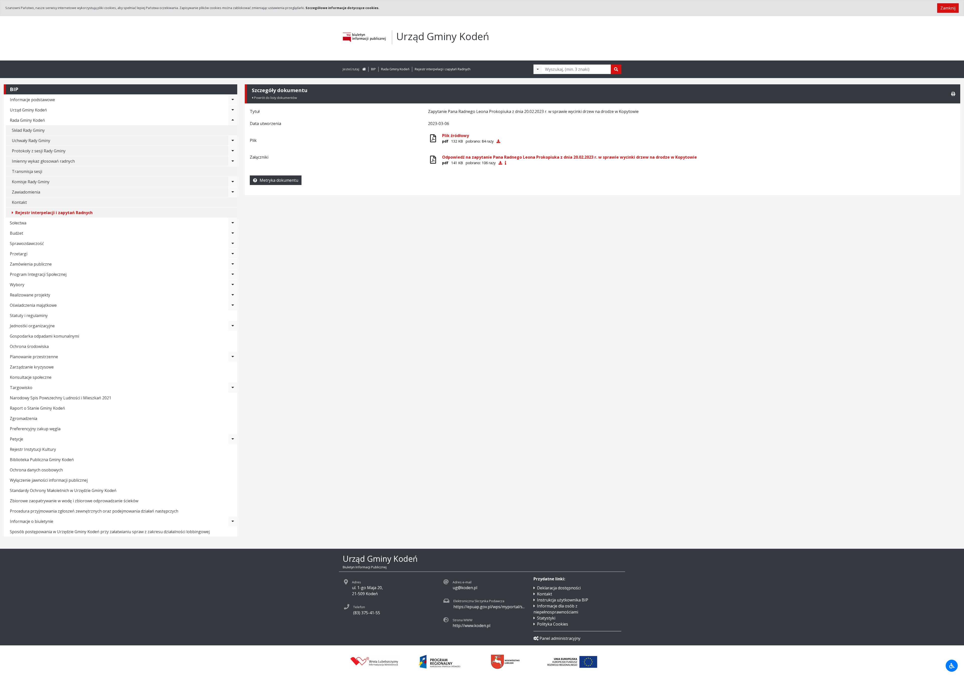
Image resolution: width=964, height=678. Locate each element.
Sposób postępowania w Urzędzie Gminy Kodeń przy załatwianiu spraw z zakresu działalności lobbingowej (110, 531)
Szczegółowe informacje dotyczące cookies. (342, 8)
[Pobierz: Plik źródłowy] (498, 141)
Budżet (16, 233)
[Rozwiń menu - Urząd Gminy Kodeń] (232, 110)
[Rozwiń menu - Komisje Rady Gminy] (232, 182)
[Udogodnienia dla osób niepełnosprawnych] (952, 666)
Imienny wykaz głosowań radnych (43, 161)
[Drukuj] (953, 94)
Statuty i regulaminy (29, 315)
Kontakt (19, 202)
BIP (373, 69)
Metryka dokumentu (279, 180)
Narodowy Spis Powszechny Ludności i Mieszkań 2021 (60, 398)
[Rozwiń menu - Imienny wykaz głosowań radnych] (232, 161)
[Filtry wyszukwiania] (537, 69)
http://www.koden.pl (471, 625)
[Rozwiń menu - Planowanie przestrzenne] (232, 357)
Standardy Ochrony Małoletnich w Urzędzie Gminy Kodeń (63, 490)
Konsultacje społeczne (30, 377)
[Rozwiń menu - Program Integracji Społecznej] (232, 274)
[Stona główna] (364, 69)
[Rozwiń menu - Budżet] (232, 233)
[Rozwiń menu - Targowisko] (232, 388)
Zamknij (947, 8)
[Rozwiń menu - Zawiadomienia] (232, 192)
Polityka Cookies (552, 624)
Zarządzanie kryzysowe (32, 367)
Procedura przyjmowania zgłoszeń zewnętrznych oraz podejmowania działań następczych (94, 511)
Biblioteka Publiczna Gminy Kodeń (42, 459)
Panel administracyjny (559, 638)
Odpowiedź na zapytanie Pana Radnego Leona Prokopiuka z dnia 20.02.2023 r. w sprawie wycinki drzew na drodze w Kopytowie (569, 157)
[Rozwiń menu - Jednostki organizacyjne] (232, 326)
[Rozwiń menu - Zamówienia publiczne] (232, 264)
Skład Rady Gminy (28, 130)
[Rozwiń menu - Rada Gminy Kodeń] (232, 120)
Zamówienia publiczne (31, 264)
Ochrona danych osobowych (36, 470)
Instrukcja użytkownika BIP (562, 600)
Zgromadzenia (23, 418)
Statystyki (546, 618)
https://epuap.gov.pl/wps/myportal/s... (489, 606)
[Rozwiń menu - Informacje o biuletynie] (232, 521)
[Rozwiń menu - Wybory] (232, 285)
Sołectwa (18, 223)
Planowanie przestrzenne (34, 356)
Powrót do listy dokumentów (275, 97)
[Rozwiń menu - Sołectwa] (232, 223)
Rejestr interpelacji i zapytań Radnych (442, 69)
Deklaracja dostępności (559, 588)
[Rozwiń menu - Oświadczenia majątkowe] (232, 305)
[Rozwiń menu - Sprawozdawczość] (232, 243)
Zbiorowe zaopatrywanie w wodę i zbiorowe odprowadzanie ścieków (74, 501)
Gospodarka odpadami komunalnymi (44, 336)
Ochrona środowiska (29, 346)
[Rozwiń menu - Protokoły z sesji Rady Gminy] (232, 151)
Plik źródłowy (455, 135)
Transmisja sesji (27, 171)
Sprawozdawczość (27, 243)
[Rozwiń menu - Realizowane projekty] (232, 295)
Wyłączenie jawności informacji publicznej (49, 480)
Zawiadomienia (26, 192)
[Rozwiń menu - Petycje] (232, 439)
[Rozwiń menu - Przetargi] (232, 254)
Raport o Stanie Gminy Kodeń (37, 408)
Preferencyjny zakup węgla (35, 429)
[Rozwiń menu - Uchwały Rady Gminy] (232, 141)
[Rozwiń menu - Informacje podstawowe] (232, 100)
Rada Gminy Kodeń (395, 69)
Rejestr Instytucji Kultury (33, 449)
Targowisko (21, 387)
